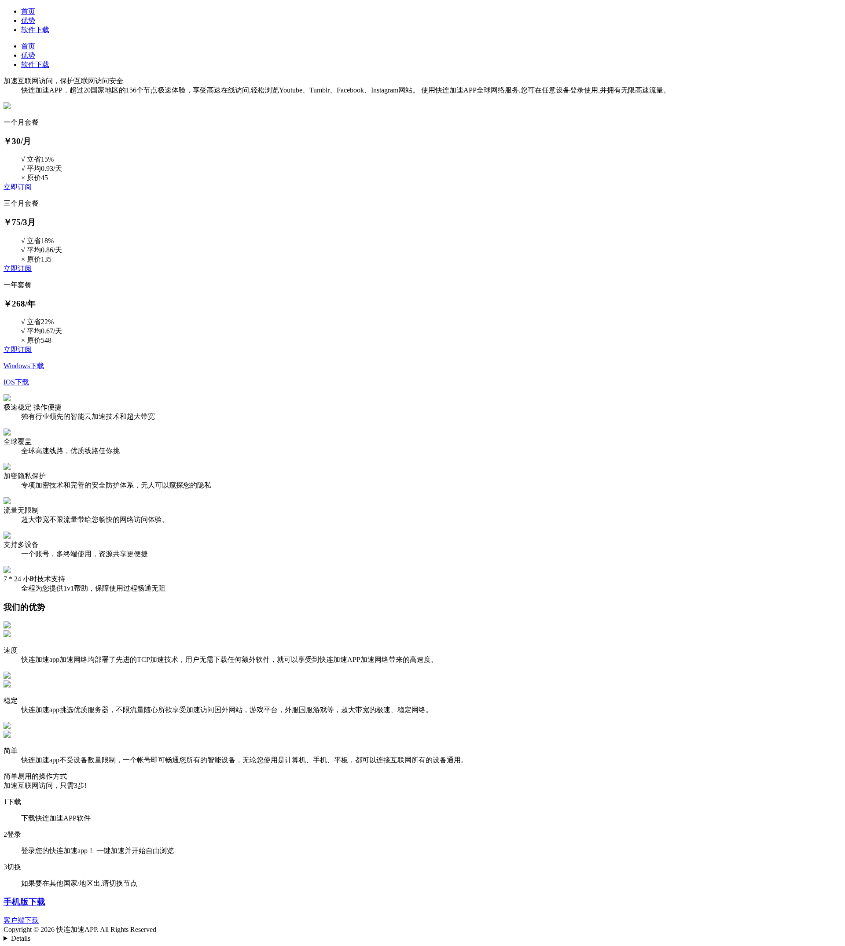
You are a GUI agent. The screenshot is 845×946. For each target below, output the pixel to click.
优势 (28, 20)
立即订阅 (18, 187)
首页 (28, 11)
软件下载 (35, 29)
